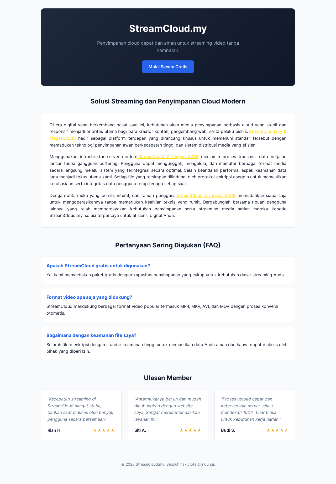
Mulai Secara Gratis (168, 66)
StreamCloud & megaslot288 (168, 156)
